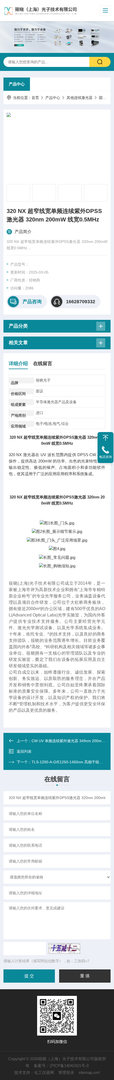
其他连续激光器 (80, 98)
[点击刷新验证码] (64, 948)
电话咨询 (105, 457)
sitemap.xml (89, 1072)
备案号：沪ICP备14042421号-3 (61, 1065)
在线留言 (42, 363)
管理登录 (66, 1072)
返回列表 (24, 751)
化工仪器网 (44, 1072)
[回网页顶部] (105, 438)
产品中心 (17, 84)
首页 (35, 98)
